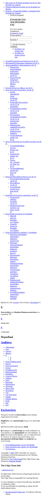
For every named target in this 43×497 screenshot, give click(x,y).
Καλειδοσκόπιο (11, 372)
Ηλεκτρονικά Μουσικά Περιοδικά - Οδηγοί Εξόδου (16, 266)
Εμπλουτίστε (8, 409)
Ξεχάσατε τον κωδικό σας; (20, 50)
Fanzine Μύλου (11, 399)
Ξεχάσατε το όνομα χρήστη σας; (20, 55)
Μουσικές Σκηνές (16, 248)
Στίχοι (19, 88)
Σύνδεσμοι (21, 232)
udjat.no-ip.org (7, 470)
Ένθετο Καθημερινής (13, 362)
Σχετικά (20, 445)
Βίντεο (15, 184)
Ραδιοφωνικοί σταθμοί (17, 129)
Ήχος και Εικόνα (12, 366)
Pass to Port (10, 389)
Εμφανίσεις (22, 195)
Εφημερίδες (19, 104)
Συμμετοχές (15, 82)
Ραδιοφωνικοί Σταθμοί (17, 285)
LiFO (8, 380)
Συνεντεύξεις (20, 90)
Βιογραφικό (22, 63)
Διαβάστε (6, 342)
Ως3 (7, 405)
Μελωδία (9, 382)
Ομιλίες (16, 137)
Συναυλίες (14, 200)
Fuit (7, 403)
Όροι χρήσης (22, 447)
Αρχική (22, 61)
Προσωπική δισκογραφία (15, 71)
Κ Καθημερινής (11, 370)
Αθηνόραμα (10, 347)
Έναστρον (14, 156)
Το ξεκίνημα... (11, 449)
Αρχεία (15, 190)
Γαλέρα (8, 351)
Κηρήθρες (9, 374)
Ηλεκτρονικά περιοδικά (18, 119)
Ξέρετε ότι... (14, 163)
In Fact (8, 368)
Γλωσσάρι (17, 149)
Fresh (8, 401)
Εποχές (8, 364)
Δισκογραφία (21, 65)
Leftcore (9, 378)
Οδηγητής (9, 386)
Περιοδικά (18, 111)
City (7, 393)
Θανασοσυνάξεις (17, 209)
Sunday (8, 397)
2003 (12, 453)
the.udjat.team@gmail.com (15, 492)
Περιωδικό (10, 391)
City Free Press (11, 395)
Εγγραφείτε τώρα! (16, 33)
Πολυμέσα (21, 177)
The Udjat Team (15, 459)
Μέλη (14, 219)
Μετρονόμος (10, 384)
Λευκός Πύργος (11, 376)
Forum (14, 227)
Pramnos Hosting (15, 461)
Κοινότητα (19, 214)
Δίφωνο (8, 353)
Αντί (7, 349)
